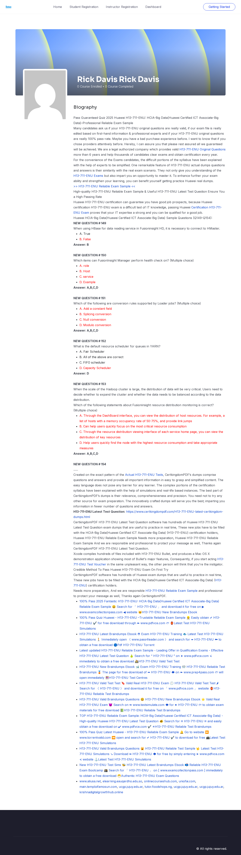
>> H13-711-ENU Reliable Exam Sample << (104, 186)
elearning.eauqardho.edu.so (122, 781)
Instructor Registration (122, 7)
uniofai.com (187, 781)
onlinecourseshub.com (160, 781)
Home (57, 7)
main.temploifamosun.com (98, 787)
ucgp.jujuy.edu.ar (131, 787)
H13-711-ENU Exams (88, 176)
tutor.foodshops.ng (158, 787)
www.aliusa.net (90, 781)
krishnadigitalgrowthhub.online (101, 792)
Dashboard (153, 7)
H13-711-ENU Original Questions (202, 149)
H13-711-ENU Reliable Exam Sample (172, 591)
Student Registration (83, 7)
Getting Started (219, 7)
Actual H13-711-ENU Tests (144, 475)
